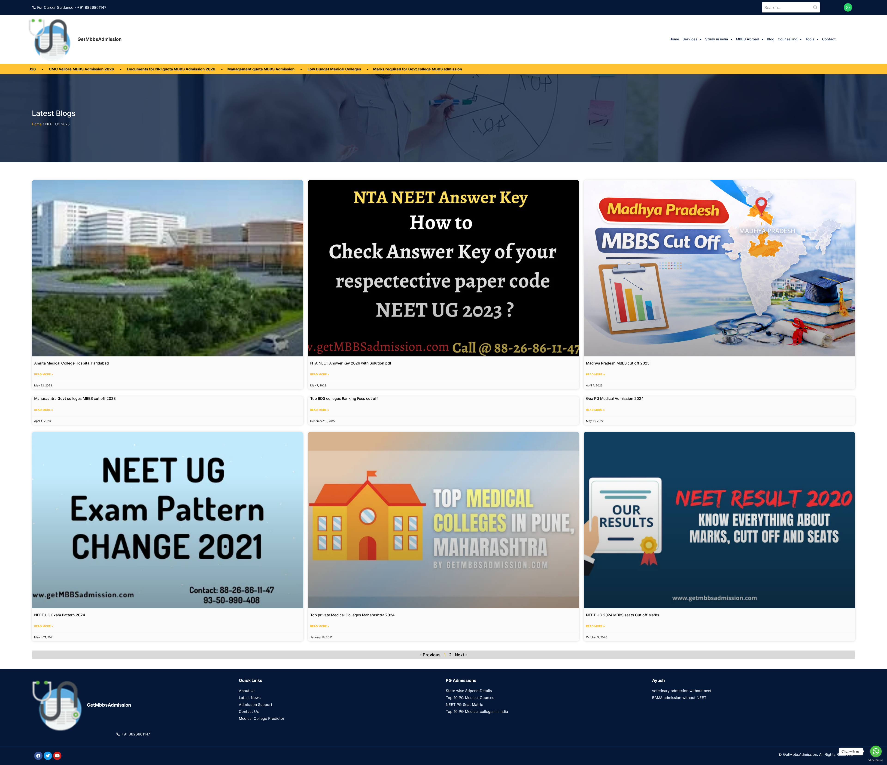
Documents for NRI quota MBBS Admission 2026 (73, 69)
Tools (809, 39)
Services (690, 39)
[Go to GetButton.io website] (876, 760)
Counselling (787, 39)
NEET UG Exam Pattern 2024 (59, 615)
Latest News (250, 697)
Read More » (43, 374)
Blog (770, 39)
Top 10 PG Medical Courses (470, 697)
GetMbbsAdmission (99, 39)
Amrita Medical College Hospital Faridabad (71, 363)
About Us (247, 690)
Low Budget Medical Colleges (236, 69)
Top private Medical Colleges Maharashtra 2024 (352, 615)
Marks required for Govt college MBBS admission (319, 69)
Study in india (716, 39)
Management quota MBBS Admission (163, 69)
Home (674, 39)
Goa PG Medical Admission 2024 (615, 398)
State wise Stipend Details (469, 690)
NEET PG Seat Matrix (464, 704)
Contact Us (249, 711)
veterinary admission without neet (681, 690)
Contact (829, 39)
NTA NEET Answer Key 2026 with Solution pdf (350, 363)
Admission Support (255, 704)
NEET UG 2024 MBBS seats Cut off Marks (622, 615)
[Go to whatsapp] (876, 751)
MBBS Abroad (747, 39)
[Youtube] (57, 756)
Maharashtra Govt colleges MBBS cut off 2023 (75, 398)
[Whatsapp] (848, 7)
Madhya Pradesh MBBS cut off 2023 (618, 363)
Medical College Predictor (261, 718)
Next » (461, 654)
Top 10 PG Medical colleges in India (477, 711)
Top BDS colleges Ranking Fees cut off (344, 398)
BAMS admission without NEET (679, 697)
